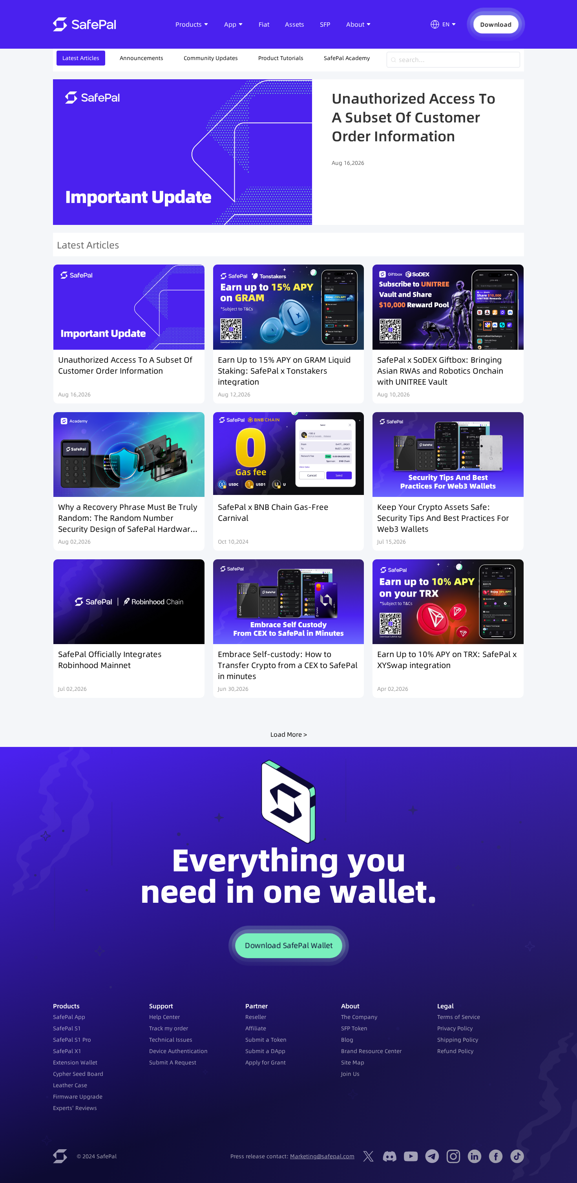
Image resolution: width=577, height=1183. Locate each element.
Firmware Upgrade (77, 1097)
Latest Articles (80, 58)
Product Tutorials (280, 58)
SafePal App (69, 1017)
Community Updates (211, 58)
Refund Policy (455, 1051)
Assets (294, 24)
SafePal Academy (347, 58)
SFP (325, 24)
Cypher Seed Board (78, 1074)
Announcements (141, 58)
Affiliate (255, 1028)
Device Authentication (178, 1051)
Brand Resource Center (371, 1051)
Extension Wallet (75, 1062)
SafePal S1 (67, 1028)
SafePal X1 (67, 1051)
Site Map (352, 1062)
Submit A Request (172, 1062)
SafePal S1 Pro (72, 1040)
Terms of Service (458, 1017)
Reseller (255, 1017)
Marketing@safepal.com (322, 1156)
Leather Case (70, 1085)
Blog (347, 1040)
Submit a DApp (265, 1051)
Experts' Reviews (75, 1108)
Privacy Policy (455, 1028)
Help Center (164, 1017)
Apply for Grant (265, 1062)
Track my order (168, 1028)
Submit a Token (266, 1040)
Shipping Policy (457, 1040)
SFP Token (354, 1028)
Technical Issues (170, 1040)
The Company (359, 1017)
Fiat (264, 24)
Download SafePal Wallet (288, 945)
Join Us (350, 1074)
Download (496, 24)
